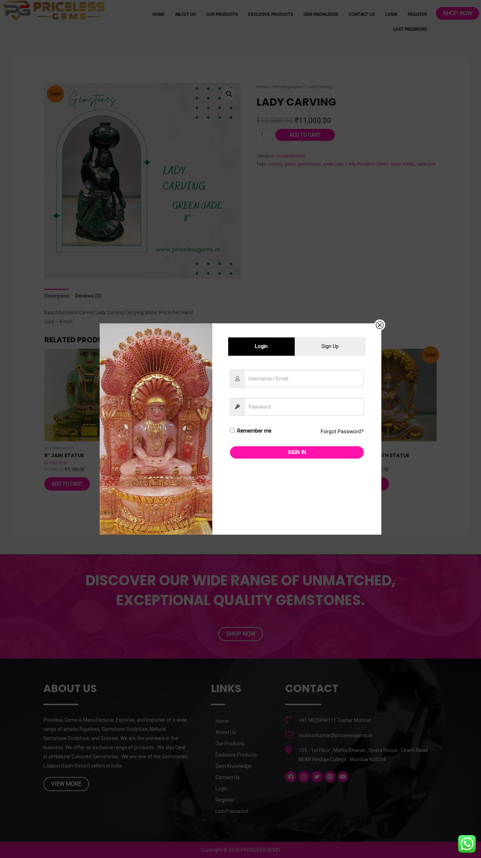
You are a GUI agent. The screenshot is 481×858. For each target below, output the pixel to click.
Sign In (297, 452)
